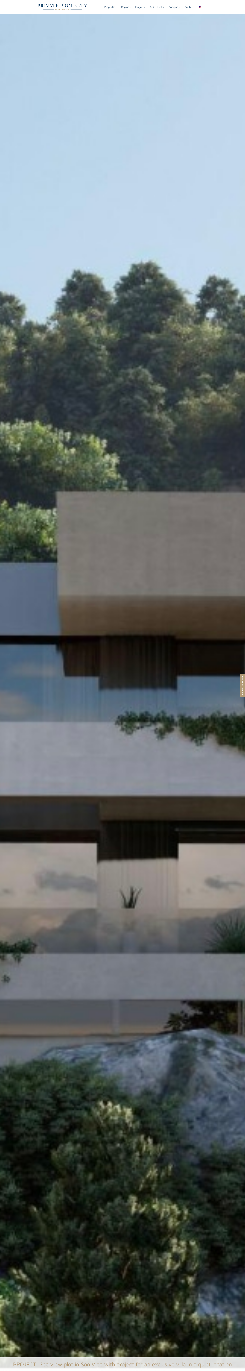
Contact (189, 7)
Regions (125, 7)
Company (174, 7)
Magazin (140, 7)
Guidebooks (157, 7)
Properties (110, 7)
